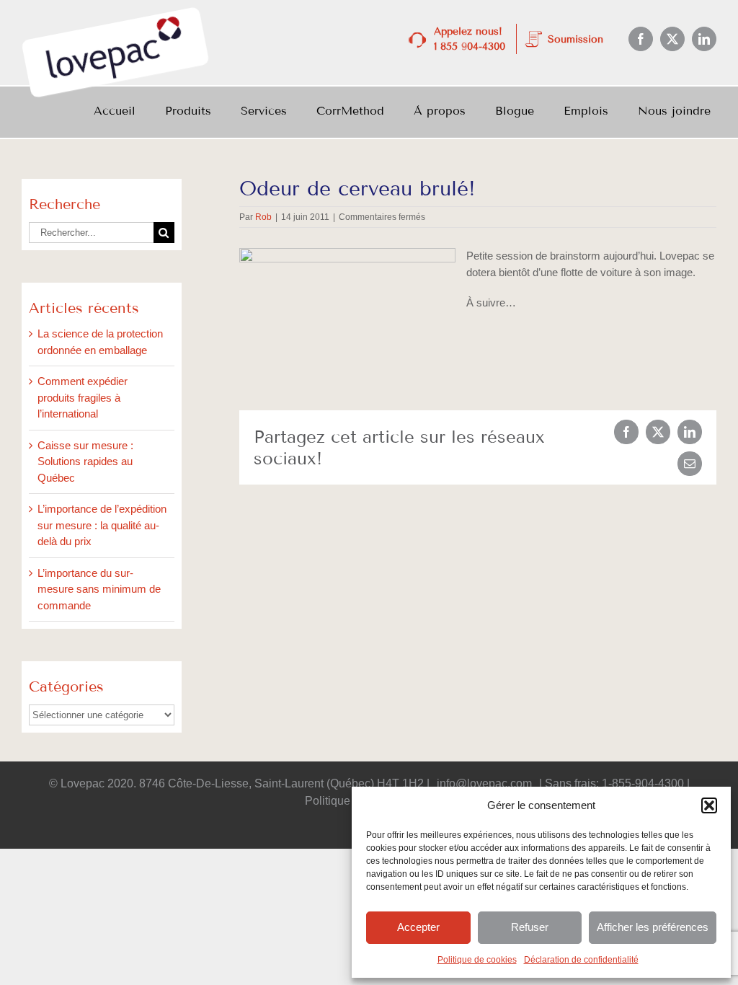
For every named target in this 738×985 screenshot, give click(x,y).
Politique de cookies (477, 960)
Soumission (575, 39)
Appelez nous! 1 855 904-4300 (469, 39)
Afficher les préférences (652, 927)
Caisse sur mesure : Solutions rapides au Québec (85, 461)
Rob (263, 217)
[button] (709, 805)
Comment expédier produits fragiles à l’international (82, 397)
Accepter (418, 927)
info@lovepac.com (484, 783)
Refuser (529, 927)
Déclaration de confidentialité (581, 960)
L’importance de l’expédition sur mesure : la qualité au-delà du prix (101, 525)
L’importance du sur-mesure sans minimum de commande (99, 589)
